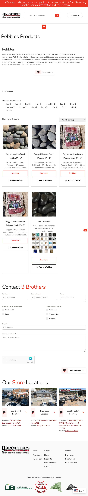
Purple (44, 107)
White (74, 107)
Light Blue (10, 107)
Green (73, 104)
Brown (39, 104)
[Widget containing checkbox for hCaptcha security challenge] (18, 360)
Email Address (36, 294)
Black (28, 104)
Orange (23, 107)
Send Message (75, 370)
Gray (18, 104)
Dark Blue (51, 104)
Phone (62, 294)
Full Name (5, 294)
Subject (4, 324)
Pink (34, 107)
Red (54, 107)
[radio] (33, 234)
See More (15, 173)
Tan (64, 107)
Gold (63, 104)
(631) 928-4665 (71, 431)
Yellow (9, 110)
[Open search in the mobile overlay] (42, 15)
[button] (44, 27)
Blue (8, 104)
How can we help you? (9, 334)
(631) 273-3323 (14, 425)
